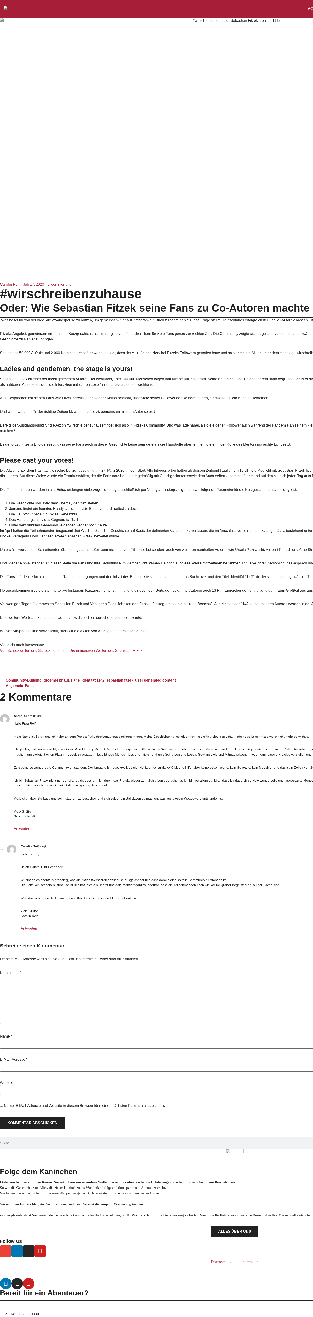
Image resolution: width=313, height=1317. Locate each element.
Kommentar (10, 973)
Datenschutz (221, 1262)
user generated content (155, 680)
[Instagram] (28, 1251)
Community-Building (24, 680)
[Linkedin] (17, 1251)
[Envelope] (5, 1251)
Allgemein (14, 686)
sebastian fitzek (119, 680)
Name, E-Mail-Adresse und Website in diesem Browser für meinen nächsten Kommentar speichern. (84, 1106)
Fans (75, 680)
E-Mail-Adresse (13, 1059)
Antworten (22, 829)
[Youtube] (40, 1251)
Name (6, 1036)
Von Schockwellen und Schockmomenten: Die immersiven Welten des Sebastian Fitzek (71, 650)
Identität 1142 (93, 680)
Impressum (249, 1262)
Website (6, 1082)
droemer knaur (56, 680)
